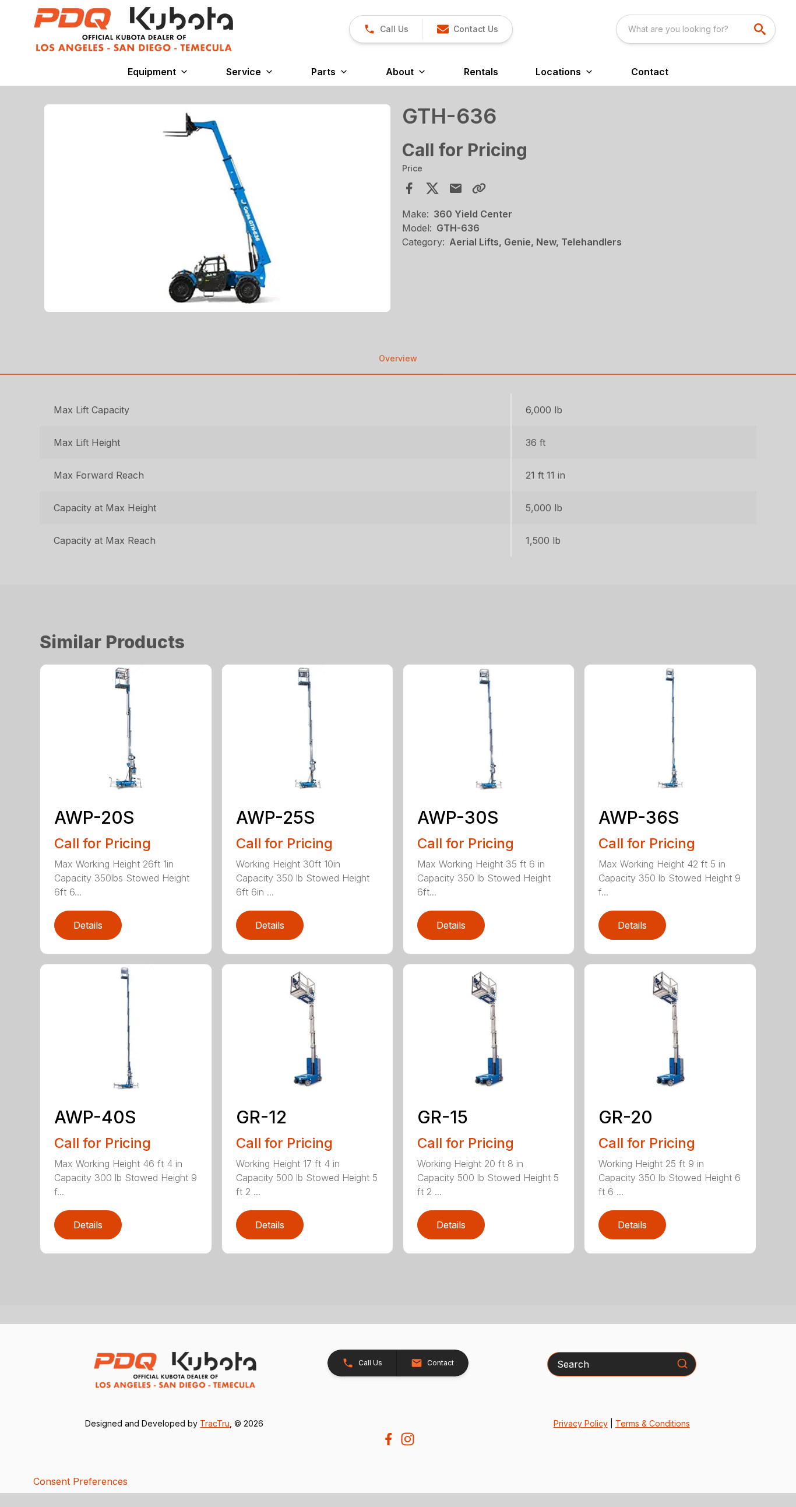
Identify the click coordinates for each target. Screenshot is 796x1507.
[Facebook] (388, 1439)
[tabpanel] (217, 209)
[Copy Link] (479, 188)
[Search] (682, 1363)
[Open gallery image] (217, 208)
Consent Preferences (80, 1481)
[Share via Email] (456, 188)
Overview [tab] (398, 358)
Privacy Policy (581, 1423)
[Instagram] (407, 1439)
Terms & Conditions (652, 1423)
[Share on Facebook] (409, 188)
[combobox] (696, 29)
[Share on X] (432, 188)
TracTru (215, 1423)
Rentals (481, 72)
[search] (761, 29)
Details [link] (88, 925)
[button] (386, 29)
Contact (649, 72)
